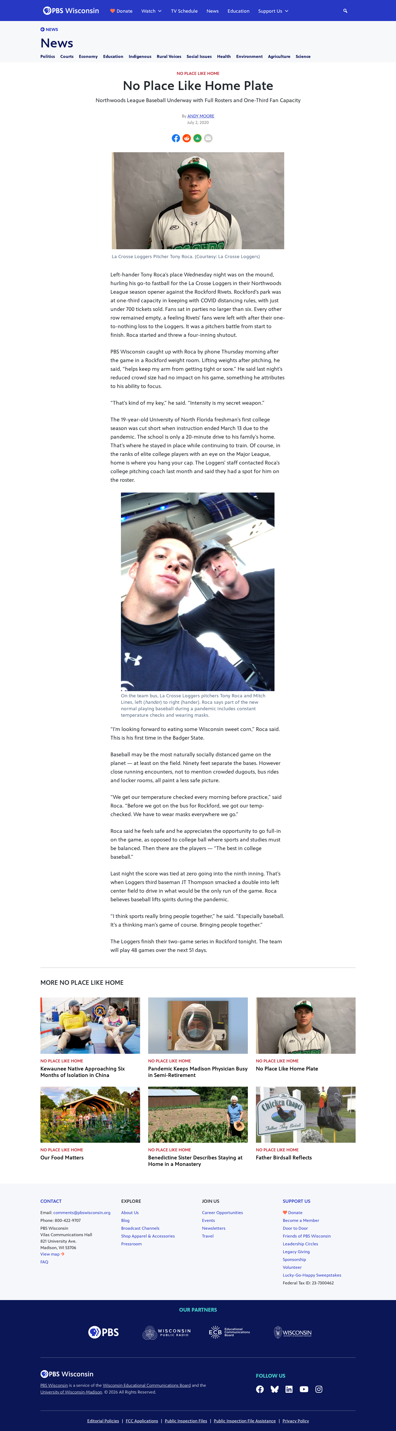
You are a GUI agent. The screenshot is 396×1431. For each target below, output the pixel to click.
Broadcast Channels (140, 1228)
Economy (88, 56)
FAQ (44, 1261)
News (213, 11)
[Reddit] (186, 139)
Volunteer (292, 1267)
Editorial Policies (103, 1420)
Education (238, 11)
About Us (130, 1212)
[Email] (208, 139)
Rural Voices (169, 56)
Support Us (270, 11)
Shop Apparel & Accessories (148, 1236)
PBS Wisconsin (54, 1385)
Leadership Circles (300, 1243)
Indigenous (140, 56)
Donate (125, 11)
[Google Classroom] (197, 139)
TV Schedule (184, 11)
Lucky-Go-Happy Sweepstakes (312, 1275)
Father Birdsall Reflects (284, 1158)
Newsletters (213, 1228)
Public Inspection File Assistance (245, 1420)
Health (224, 56)
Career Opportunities (222, 1212)
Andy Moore (200, 116)
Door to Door (295, 1228)
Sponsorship (294, 1259)
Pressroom (131, 1243)
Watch (148, 11)
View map (50, 1254)
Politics (47, 56)
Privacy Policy (296, 1420)
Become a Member (301, 1220)
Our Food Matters (62, 1158)
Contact (51, 1201)
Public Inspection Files (186, 1420)
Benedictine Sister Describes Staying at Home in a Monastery (195, 1161)
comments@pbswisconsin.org (81, 1212)
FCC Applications (142, 1420)
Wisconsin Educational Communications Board (147, 1385)
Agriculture (279, 56)
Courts (67, 56)
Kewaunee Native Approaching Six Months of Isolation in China (82, 1072)
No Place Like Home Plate (287, 1069)
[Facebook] (176, 139)
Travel (208, 1236)
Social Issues (199, 56)
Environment (249, 56)
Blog (125, 1220)
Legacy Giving (296, 1251)
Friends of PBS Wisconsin (307, 1236)
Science (303, 56)
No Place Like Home (198, 73)
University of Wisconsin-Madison (71, 1392)
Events (208, 1220)
